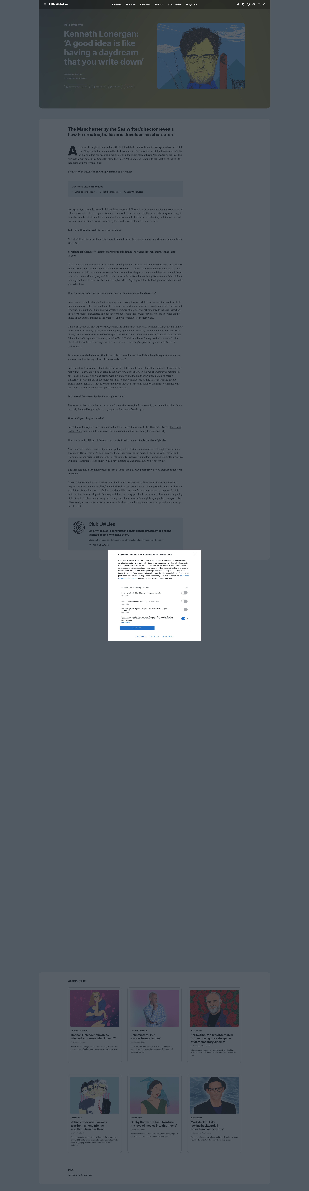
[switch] (184, 592)
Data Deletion (141, 636)
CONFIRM (137, 628)
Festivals (145, 4)
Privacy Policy (168, 636)
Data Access (154, 636)
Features (130, 4)
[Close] (196, 554)
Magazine (191, 4)
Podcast (159, 4)
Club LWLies (174, 4)
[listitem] (154, 587)
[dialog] (154, 595)
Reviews (116, 4)
